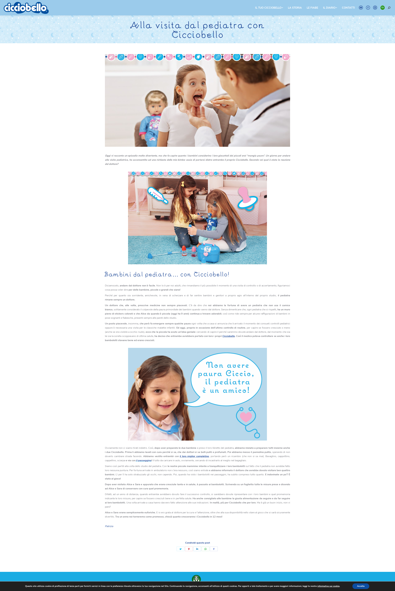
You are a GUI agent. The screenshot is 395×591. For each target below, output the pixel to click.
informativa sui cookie (328, 586)
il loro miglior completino (194, 456)
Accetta (361, 586)
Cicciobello (228, 336)
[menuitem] (269, 8)
